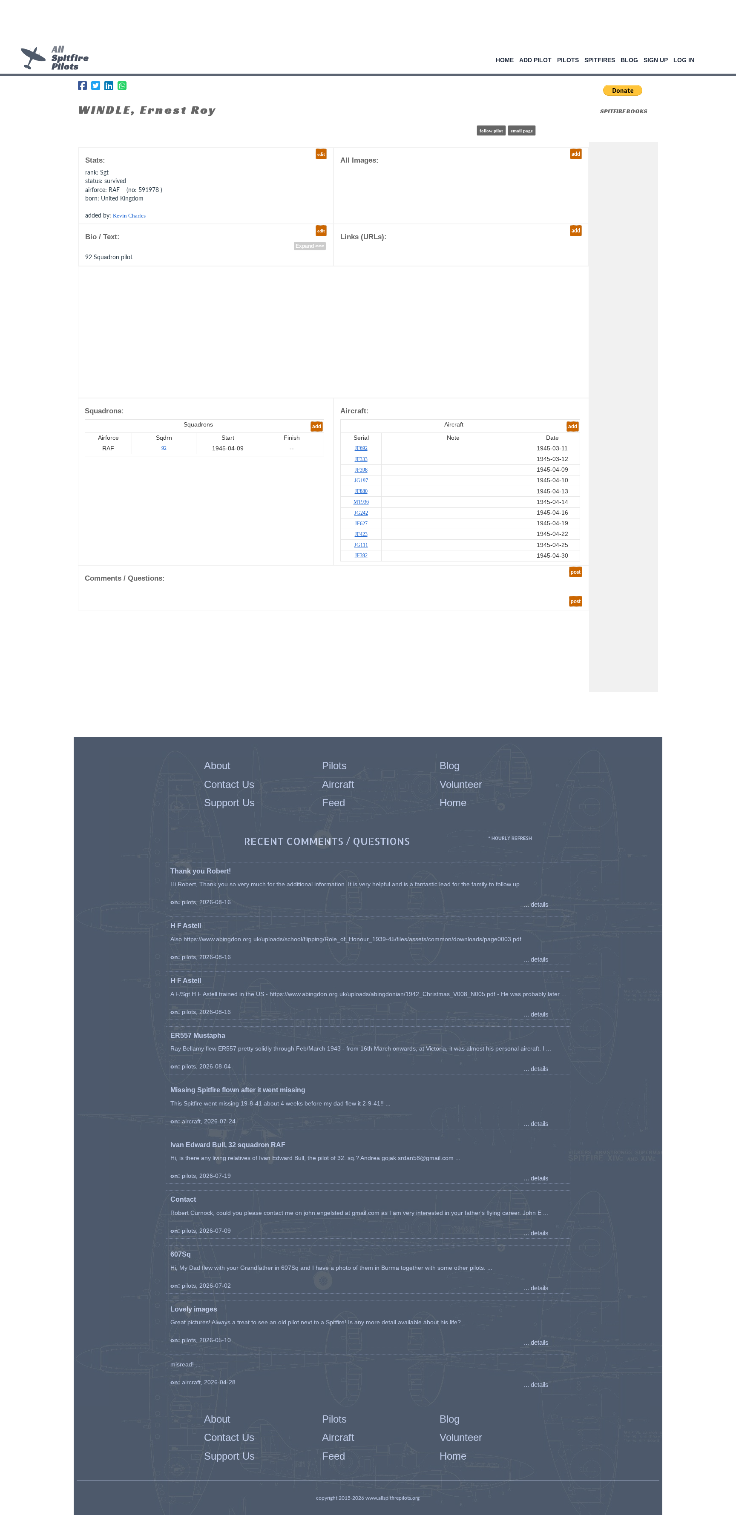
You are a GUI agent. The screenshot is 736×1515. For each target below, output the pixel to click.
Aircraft (338, 784)
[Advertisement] (365, 23)
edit (321, 154)
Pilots (568, 60)
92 (164, 448)
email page (522, 130)
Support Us (229, 802)
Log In (683, 60)
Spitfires (599, 60)
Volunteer (461, 784)
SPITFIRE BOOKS (623, 111)
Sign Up (656, 60)
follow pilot (491, 130)
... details (536, 904)
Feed (333, 802)
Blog (629, 60)
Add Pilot (535, 60)
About (217, 765)
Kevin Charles (129, 215)
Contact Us (229, 784)
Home (505, 60)
